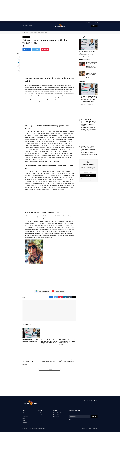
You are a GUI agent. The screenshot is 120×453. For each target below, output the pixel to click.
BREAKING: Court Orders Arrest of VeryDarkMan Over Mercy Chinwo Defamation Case (67, 341)
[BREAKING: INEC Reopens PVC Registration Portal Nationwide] (31, 333)
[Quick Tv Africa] (60, 25)
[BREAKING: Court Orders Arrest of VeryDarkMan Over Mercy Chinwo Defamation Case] (67, 333)
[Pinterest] (18, 65)
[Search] (97, 22)
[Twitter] (18, 60)
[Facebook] (18, 57)
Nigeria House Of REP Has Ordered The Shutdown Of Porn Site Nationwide (30, 361)
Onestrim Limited (42, 428)
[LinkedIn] (18, 62)
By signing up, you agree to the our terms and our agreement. (83, 419)
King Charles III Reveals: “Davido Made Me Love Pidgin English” (67, 360)
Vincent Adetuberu (83, 54)
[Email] (18, 68)
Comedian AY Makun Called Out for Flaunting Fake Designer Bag (49, 360)
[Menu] (23, 26)
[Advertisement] (60, 10)
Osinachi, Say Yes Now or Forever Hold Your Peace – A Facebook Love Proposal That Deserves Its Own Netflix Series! (49, 342)
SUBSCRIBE (94, 25)
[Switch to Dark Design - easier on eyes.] (95, 22)
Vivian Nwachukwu (85, 152)
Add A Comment (49, 369)
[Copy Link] (18, 71)
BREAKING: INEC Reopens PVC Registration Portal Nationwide (30, 340)
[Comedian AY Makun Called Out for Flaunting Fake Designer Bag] (49, 353)
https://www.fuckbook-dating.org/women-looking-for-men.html (43, 161)
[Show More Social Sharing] (51, 49)
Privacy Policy (87, 180)
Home (23, 32)
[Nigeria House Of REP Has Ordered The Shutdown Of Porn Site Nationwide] (31, 353)
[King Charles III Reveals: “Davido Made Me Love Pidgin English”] (67, 353)
